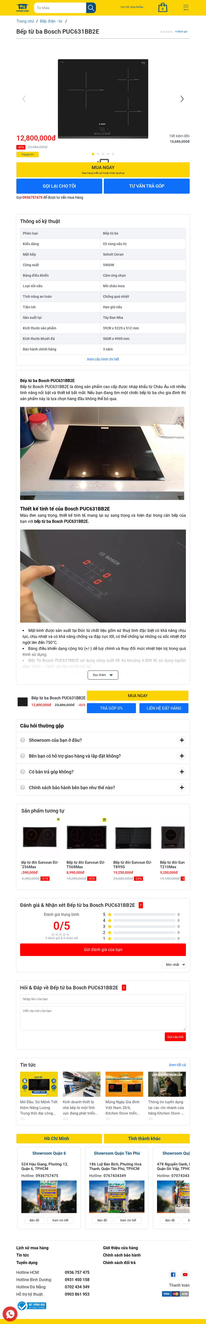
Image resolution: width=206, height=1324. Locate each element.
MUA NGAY (138, 695)
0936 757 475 (77, 1272)
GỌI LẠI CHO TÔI (59, 186)
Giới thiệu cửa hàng (120, 1247)
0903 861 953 (77, 1294)
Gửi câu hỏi (175, 1037)
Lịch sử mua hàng (32, 1247)
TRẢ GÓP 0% (111, 708)
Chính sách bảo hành (122, 1255)
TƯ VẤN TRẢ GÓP (147, 186)
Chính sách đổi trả (119, 1262)
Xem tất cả (177, 1065)
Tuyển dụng (26, 1262)
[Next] (181, 98)
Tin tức (22, 1255)
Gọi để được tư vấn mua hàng (49, 197)
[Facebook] (173, 1274)
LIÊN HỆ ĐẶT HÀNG (164, 708)
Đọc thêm (100, 675)
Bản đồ (34, 1220)
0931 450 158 (77, 1279)
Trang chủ (25, 21)
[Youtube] (185, 1274)
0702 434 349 (77, 1287)
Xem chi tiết (60, 1220)
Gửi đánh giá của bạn (103, 949)
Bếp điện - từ (51, 21)
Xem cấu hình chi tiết (103, 359)
